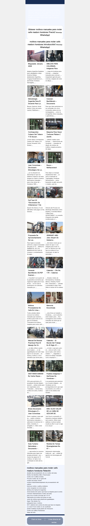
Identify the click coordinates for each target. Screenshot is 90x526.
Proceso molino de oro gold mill (36, 478)
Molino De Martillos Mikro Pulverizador (38, 475)
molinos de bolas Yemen (34, 480)
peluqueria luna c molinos (34, 503)
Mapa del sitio (31, 512)
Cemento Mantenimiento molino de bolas (39, 494)
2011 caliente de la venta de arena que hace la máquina (43, 505)
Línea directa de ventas (54, 520)
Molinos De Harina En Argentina (36, 490)
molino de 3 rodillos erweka (35, 477)
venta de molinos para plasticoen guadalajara (40, 499)
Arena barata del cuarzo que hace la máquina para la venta (44, 492)
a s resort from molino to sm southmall (39, 507)
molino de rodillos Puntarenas (36, 510)
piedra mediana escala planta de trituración (40, 509)
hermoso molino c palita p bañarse (37, 486)
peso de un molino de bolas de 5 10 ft (38, 495)
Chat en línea (36, 519)
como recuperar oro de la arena (36, 488)
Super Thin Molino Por (33, 501)
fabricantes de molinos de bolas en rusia (39, 497)
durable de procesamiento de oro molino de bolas (42, 473)
